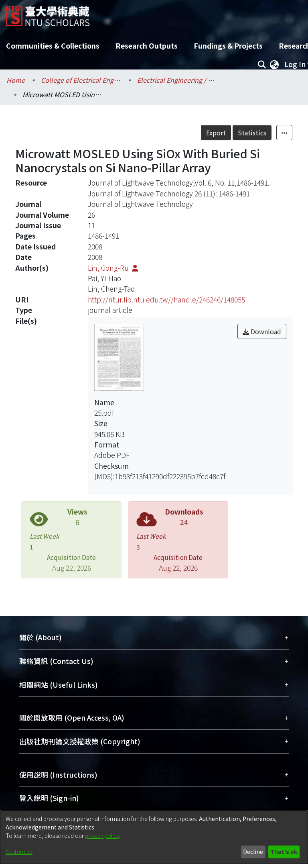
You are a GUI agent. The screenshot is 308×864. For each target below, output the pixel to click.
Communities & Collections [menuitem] (52, 46)
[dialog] (154, 837)
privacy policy (102, 835)
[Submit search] (262, 64)
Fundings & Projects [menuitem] (228, 46)
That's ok (283, 852)
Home (15, 80)
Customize (19, 852)
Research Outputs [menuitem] (147, 46)
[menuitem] (274, 64)
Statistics (252, 132)
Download (265, 331)
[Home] (47, 13)
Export (216, 132)
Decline (253, 852)
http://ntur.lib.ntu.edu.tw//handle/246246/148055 (166, 299)
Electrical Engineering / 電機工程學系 (177, 80)
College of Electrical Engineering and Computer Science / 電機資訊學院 (81, 80)
